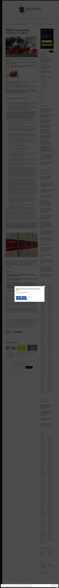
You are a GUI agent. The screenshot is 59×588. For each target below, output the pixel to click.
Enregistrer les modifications (21, 298)
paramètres (17, 290)
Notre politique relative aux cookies (27, 586)
